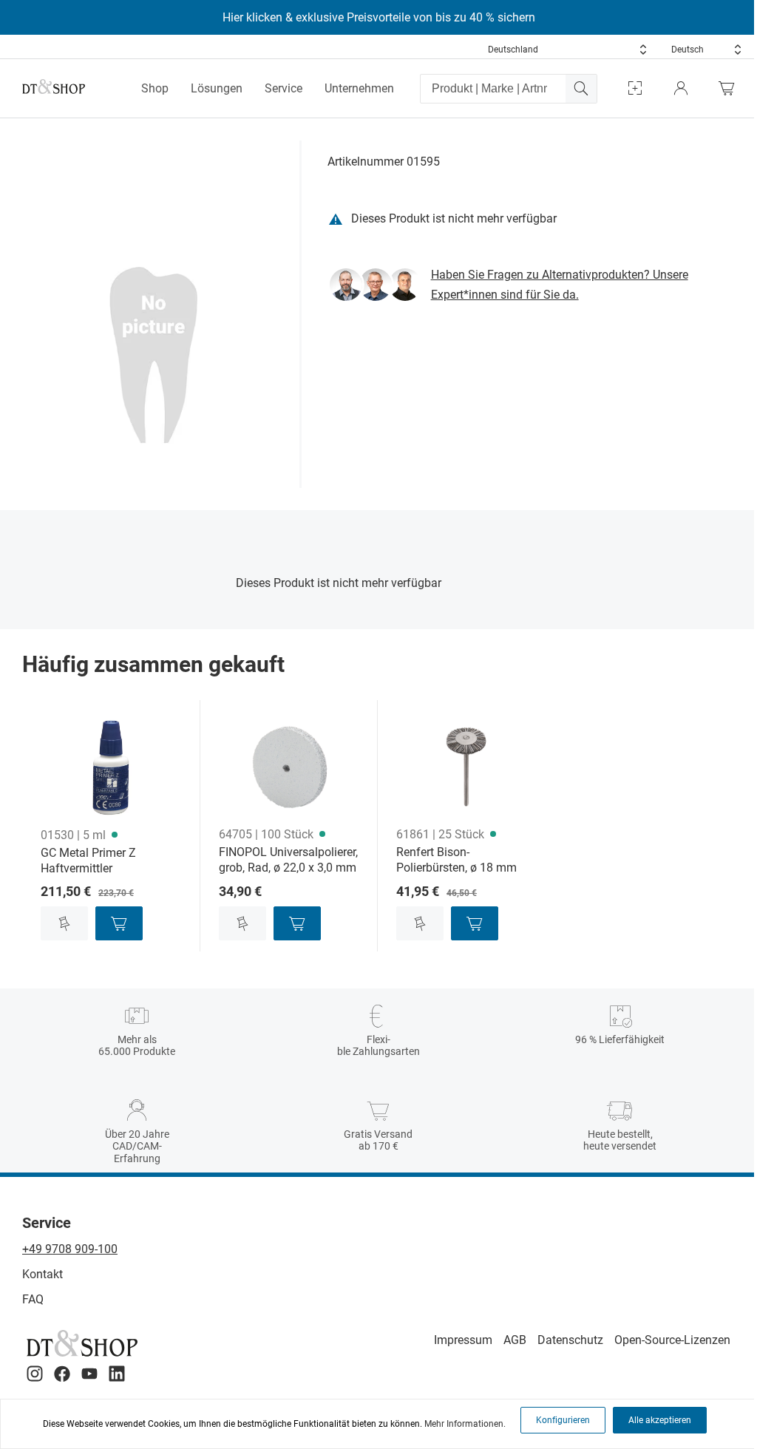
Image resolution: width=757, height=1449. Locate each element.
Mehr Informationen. (465, 1424)
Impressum (463, 1340)
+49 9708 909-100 (70, 1249)
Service (283, 88)
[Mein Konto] (681, 88)
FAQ (33, 1299)
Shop (155, 88)
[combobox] (567, 49)
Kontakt (42, 1274)
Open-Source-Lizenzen (672, 1340)
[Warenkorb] (730, 88)
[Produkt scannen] (635, 88)
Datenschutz (570, 1340)
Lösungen (216, 88)
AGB (514, 1340)
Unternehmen (359, 88)
